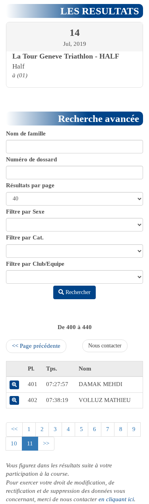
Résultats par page (30, 185)
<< (14, 429)
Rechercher (77, 292)
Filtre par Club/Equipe (35, 264)
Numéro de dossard (31, 159)
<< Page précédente (36, 346)
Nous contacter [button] (105, 346)
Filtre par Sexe (25, 211)
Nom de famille (26, 133)
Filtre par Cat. (25, 237)
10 (14, 443)
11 (30, 443)
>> (46, 443)
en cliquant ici (116, 499)
